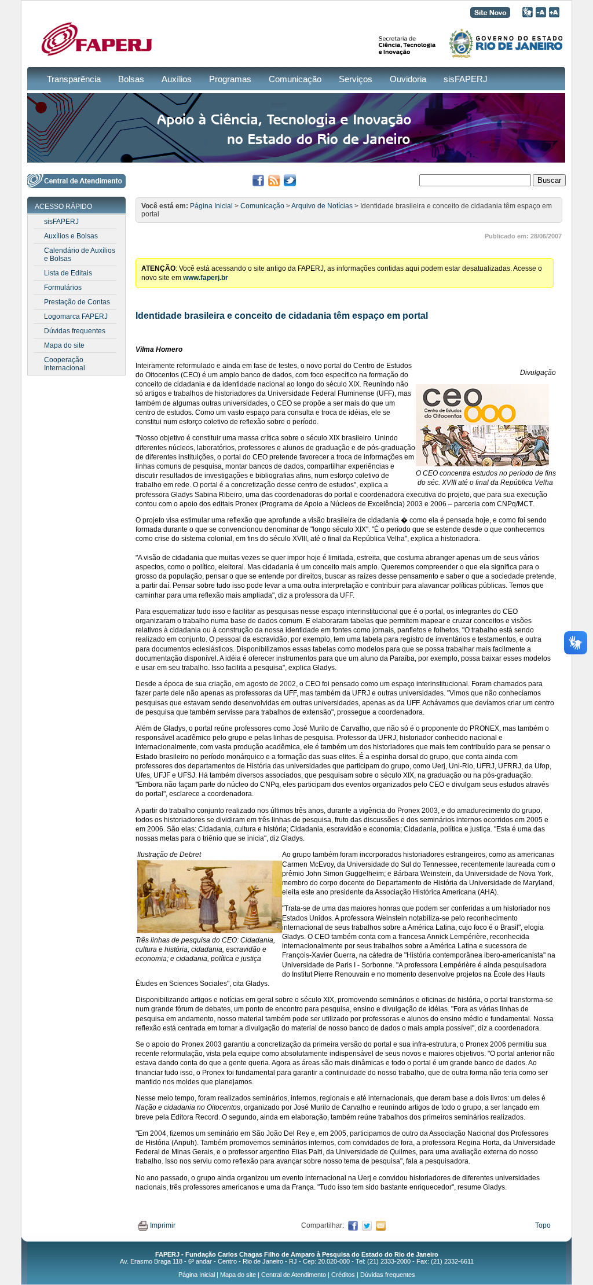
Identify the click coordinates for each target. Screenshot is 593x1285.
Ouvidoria (408, 79)
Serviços (355, 79)
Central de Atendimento (293, 1274)
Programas (230, 79)
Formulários (63, 287)
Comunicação (295, 79)
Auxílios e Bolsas (71, 236)
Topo (543, 1225)
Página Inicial (211, 206)
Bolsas (131, 79)
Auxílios (177, 79)
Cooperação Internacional (64, 364)
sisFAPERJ (466, 79)
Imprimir (162, 1225)
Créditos (343, 1274)
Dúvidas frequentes (74, 331)
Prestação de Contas (77, 302)
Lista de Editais (68, 273)
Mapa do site (64, 345)
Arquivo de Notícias (322, 206)
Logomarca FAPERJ (76, 316)
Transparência (74, 79)
